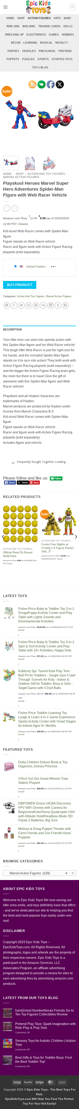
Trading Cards (49, 26)
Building (28, 26)
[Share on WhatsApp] (6, 305)
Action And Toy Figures (46, 173)
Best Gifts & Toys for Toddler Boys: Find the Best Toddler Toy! (43, 1059)
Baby (67, 18)
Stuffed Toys (62, 59)
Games (54, 34)
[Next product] (6, 208)
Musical (46, 42)
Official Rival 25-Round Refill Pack (17, 554)
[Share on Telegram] (65, 305)
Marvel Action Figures (21, 177)
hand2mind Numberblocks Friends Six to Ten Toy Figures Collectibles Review (44, 1012)
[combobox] (39, 873)
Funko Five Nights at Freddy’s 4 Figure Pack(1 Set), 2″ (58, 548)
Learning (30, 42)
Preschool (47, 51)
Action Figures (39, 18)
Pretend (65, 51)
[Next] (69, 116)
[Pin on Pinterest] (36, 305)
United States (35, 266)
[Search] (72, 7)
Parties (13, 51)
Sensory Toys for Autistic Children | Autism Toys (45, 1042)
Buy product (19, 285)
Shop (21, 18)
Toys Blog (40, 67)
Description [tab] (12, 329)
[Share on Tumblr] (57, 305)
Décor (15, 42)
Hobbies (68, 34)
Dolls (68, 26)
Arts (57, 18)
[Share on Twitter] (21, 305)
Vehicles (29, 51)
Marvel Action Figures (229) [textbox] (37, 873)
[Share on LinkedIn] (50, 305)
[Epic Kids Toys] (38, 7)
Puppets (12, 59)
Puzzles (28, 59)
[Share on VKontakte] (43, 305)
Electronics (36, 34)
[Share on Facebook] (14, 305)
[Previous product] (15, 208)
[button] (5, 7)
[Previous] (9, 116)
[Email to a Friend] (28, 305)
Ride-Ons (13, 26)
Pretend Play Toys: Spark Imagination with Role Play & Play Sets (45, 1025)
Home (10, 18)
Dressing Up (14, 34)
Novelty (61, 42)
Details (22, 224)
